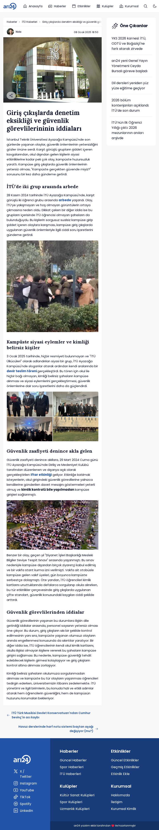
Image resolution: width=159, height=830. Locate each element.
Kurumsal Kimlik (123, 808)
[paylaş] (11, 95)
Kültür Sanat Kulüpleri (77, 795)
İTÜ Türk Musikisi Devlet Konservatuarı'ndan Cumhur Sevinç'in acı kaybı (51, 715)
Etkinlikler (84, 6)
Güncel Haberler (73, 760)
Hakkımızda (120, 795)
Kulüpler (107, 6)
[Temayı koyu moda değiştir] (154, 6)
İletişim (116, 802)
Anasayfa (35, 6)
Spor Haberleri (71, 767)
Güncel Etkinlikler (125, 760)
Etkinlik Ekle (120, 773)
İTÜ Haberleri (29, 22)
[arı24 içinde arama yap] (145, 6)
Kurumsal (132, 6)
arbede (65, 200)
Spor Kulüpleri (71, 802)
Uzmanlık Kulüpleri (74, 808)
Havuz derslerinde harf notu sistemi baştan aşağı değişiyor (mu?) (55, 729)
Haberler (60, 6)
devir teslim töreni (22, 371)
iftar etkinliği (41, 474)
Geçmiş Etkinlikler (125, 767)
